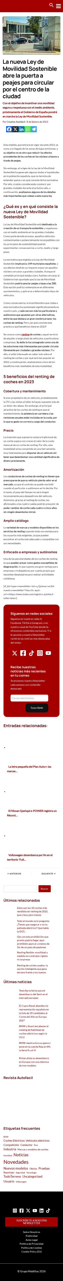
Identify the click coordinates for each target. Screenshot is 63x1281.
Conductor (26, 1144)
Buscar (44, 888)
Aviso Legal (32, 1239)
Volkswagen (21, 1181)
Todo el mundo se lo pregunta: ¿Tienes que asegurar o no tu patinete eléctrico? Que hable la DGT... (33, 926)
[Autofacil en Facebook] (23, 655)
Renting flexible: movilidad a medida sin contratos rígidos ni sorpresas (32, 956)
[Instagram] (15, 1210)
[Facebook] (9, 129)
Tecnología (31, 1172)
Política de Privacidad (31, 1243)
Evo (36, 1145)
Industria (10, 1149)
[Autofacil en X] (15, 655)
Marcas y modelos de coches (33, 1149)
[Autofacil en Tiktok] (31, 655)
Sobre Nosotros (31, 1232)
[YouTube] (35, 1210)
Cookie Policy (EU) (32, 1251)
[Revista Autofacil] (27, 1099)
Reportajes (9, 1172)
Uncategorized (32, 1176)
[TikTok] (48, 1210)
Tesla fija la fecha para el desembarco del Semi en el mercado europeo (33, 994)
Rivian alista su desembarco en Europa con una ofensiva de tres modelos (34, 1062)
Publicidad (31, 1235)
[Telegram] (34, 129)
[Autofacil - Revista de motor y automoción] (16, 6)
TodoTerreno (12, 1176)
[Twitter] (28, 1210)
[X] (15, 129)
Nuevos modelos (16, 1168)
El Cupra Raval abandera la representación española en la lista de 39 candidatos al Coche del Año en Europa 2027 (34, 1013)
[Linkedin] (21, 129)
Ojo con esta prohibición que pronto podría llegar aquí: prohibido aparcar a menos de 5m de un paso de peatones (33, 942)
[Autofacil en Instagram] (40, 655)
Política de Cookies (31, 1247)
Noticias (20, 1154)
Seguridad (20, 1172)
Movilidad (8, 1155)
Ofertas (33, 1168)
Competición (11, 1144)
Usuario (9, 1181)
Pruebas (44, 1168)
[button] (51, 5)
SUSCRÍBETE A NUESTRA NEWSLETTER (31, 1222)
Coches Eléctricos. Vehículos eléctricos (27, 1140)
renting (25, 334)
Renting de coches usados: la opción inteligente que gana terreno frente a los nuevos (32, 969)
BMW (6, 1137)
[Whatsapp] (27, 129)
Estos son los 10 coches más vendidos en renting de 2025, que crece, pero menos (32, 911)
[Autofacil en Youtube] (48, 654)
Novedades (16, 1162)
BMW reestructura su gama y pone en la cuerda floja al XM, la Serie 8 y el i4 (35, 1046)
